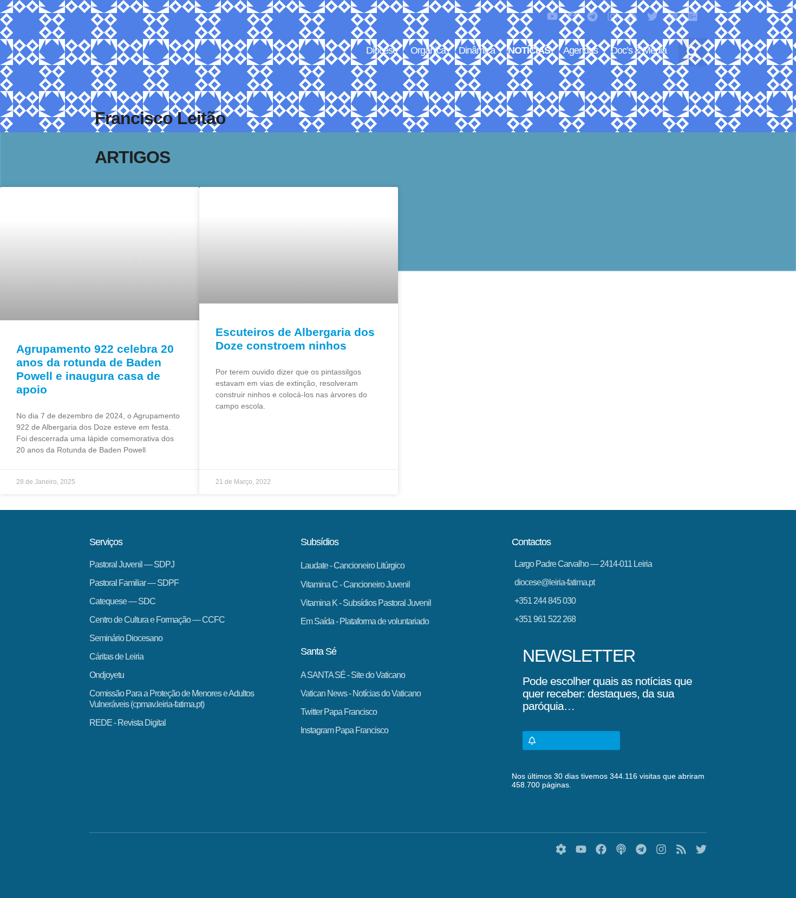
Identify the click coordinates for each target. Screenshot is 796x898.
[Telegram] (592, 16)
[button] (692, 52)
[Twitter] (652, 16)
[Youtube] (552, 16)
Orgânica (428, 50)
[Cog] (561, 849)
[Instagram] (612, 16)
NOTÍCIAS (529, 50)
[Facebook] (572, 16)
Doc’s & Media (639, 50)
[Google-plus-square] (692, 16)
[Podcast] (672, 16)
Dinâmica (477, 50)
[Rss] (632, 16)
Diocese (381, 50)
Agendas (580, 50)
